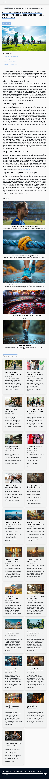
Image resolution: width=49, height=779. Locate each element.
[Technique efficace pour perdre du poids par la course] (24, 271)
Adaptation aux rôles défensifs (10, 64)
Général (40, 771)
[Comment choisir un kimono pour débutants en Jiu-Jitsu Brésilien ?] (13, 477)
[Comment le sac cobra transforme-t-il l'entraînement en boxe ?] (35, 439)
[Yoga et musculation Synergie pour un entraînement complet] (35, 551)
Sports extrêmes (6, 771)
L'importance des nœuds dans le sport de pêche (24, 256)
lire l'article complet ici (26, 169)
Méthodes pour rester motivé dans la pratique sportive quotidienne (13, 374)
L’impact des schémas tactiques (11, 56)
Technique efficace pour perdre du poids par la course (24, 285)
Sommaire (8, 53)
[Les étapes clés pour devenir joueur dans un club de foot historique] (13, 439)
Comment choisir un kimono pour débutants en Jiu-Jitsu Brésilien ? (13, 487)
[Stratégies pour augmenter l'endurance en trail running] (13, 588)
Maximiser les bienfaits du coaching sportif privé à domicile (35, 411)
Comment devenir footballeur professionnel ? (24, 226)
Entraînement (10, 7)
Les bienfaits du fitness (24, 346)
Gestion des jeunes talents (10, 61)
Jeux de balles (23, 771)
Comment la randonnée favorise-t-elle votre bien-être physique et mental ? (13, 524)
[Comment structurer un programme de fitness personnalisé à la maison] (13, 551)
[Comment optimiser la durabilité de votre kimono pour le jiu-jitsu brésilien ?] (35, 477)
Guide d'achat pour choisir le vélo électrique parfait (35, 634)
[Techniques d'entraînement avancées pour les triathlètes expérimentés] (13, 624)
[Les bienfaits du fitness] (24, 332)
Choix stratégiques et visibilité (10, 59)
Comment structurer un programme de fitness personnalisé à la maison (13, 561)
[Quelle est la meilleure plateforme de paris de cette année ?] (24, 302)
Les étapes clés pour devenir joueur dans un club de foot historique (12, 448)
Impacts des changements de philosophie (13, 67)
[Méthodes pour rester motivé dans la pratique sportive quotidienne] (13, 364)
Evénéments (15, 771)
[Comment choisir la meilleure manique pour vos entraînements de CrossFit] (13, 661)
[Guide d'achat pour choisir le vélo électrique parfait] (35, 624)
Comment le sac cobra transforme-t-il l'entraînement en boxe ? (35, 448)
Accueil (4, 7)
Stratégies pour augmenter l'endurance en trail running (13, 598)
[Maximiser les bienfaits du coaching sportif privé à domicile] (35, 402)
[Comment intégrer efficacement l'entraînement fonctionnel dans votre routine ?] (13, 402)
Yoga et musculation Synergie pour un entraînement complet (34, 561)
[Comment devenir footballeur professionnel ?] (24, 213)
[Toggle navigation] (3, 2)
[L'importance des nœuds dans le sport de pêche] (24, 242)
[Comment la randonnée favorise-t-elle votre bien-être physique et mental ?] (13, 514)
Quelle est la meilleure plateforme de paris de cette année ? (24, 315)
